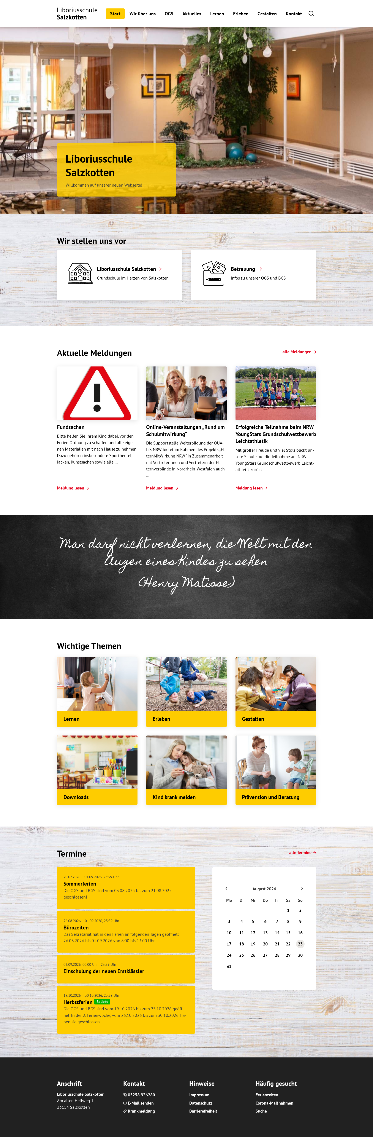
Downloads (76, 797)
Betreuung (243, 268)
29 (288, 955)
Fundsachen (71, 427)
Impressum (199, 1095)
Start (115, 14)
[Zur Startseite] (77, 13)
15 (288, 933)
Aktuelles (191, 14)
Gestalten (267, 14)
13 (265, 933)
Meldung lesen (70, 488)
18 (241, 944)
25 (241, 955)
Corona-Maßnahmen (274, 1103)
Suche (261, 1111)
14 (277, 933)
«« (235, 889)
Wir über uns (143, 14)
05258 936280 (141, 1095)
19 (253, 944)
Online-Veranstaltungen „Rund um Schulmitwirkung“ (185, 431)
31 (229, 966)
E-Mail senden (141, 1103)
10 (229, 933)
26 (253, 955)
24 (229, 955)
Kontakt (294, 14)
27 (265, 955)
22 (288, 944)
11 (241, 933)
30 (300, 955)
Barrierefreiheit (203, 1111)
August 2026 (264, 889)
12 (253, 933)
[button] (311, 13)
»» (293, 889)
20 (265, 944)
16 (300, 933)
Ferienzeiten (267, 1095)
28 (277, 955)
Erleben (240, 14)
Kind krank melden (174, 797)
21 (277, 944)
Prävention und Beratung (270, 797)
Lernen (217, 14)
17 (229, 944)
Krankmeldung (141, 1111)
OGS (169, 14)
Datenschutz (200, 1103)
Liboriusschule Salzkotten (126, 268)
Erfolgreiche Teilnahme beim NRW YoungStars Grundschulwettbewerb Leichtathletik (275, 434)
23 (300, 944)
